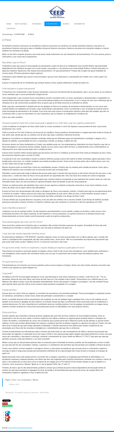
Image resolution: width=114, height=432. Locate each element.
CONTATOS (11, 28)
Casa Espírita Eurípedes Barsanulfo (20, 428)
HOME (8, 24)
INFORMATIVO (79, 24)
